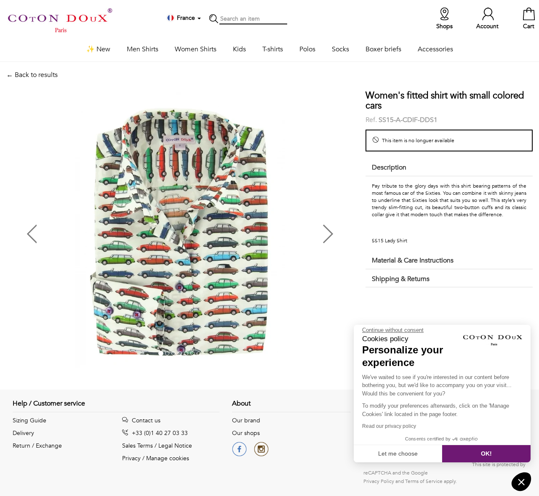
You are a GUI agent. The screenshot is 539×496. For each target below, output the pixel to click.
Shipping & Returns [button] (401, 279)
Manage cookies (167, 458)
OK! (486, 453)
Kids (239, 49)
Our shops (246, 433)
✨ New (98, 49)
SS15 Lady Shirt (389, 240)
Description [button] (389, 167)
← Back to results (32, 75)
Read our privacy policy (389, 426)
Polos (307, 49)
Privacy (131, 458)
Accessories (435, 49)
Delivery (23, 433)
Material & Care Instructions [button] (413, 260)
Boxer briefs (383, 49)
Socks (340, 49)
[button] (93, 230)
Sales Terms (137, 446)
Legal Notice (175, 446)
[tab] (449, 168)
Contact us (145, 420)
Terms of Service (424, 481)
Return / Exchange (37, 446)
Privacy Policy (378, 481)
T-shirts (272, 49)
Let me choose (398, 453)
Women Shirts (195, 49)
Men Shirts (142, 49)
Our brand (246, 420)
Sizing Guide (29, 420)
